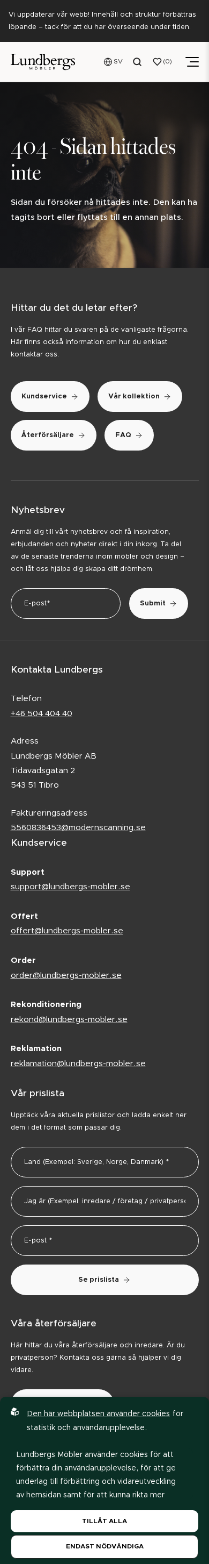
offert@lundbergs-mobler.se (67, 931)
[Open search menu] (137, 62)
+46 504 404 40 (41, 714)
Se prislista (98, 1279)
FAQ (123, 435)
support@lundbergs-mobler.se (70, 887)
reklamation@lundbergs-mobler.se (78, 1064)
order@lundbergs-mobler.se (66, 976)
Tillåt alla (104, 1521)
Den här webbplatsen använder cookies (98, 1414)
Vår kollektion (134, 396)
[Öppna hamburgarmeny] (192, 62)
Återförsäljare (47, 435)
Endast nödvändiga (105, 1546)
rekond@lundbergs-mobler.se (69, 1020)
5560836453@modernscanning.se (78, 828)
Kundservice (44, 396)
